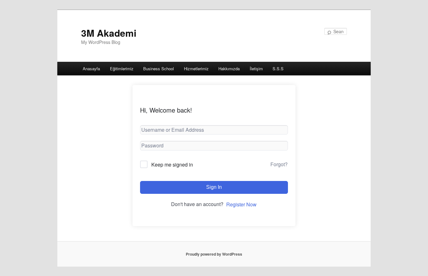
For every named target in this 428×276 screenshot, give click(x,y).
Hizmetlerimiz (196, 69)
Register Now (241, 204)
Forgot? (279, 164)
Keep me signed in (172, 164)
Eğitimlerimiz (121, 69)
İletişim (256, 69)
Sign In (214, 187)
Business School (158, 69)
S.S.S (278, 69)
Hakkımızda (229, 69)
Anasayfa (91, 69)
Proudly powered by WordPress (214, 254)
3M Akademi (108, 33)
